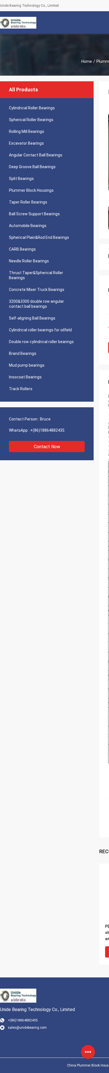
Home (86, 61)
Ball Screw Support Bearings (34, 214)
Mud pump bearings (26, 365)
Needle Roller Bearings (29, 261)
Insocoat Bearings (25, 377)
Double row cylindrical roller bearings (41, 341)
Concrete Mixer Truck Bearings (36, 289)
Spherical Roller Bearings (31, 119)
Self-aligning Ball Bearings (32, 318)
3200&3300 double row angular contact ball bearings (36, 304)
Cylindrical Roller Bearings (32, 108)
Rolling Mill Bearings (26, 131)
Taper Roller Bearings (28, 202)
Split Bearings (21, 178)
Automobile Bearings (27, 225)
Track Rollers (20, 389)
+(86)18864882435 (47, 430)
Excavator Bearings (26, 143)
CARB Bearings (22, 249)
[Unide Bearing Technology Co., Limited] (18, 22)
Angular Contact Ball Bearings (35, 155)
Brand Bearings (22, 353)
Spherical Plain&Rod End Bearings (39, 237)
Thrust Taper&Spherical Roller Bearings (36, 275)
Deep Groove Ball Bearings (32, 167)
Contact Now (47, 446)
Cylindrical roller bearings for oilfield (40, 330)
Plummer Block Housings (31, 190)
